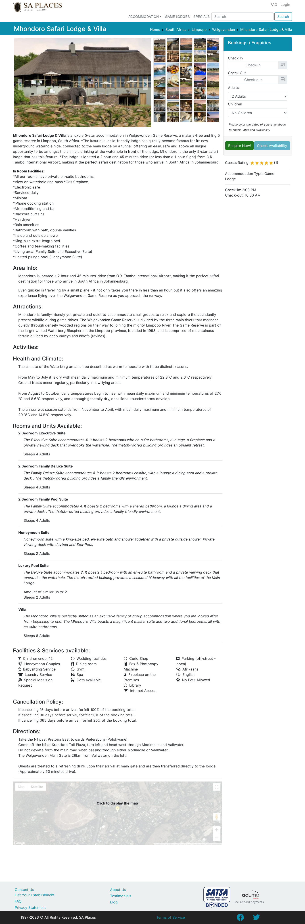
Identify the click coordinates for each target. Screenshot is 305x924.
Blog (114, 902)
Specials (201, 16)
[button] (20, 84)
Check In (235, 58)
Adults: (234, 87)
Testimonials (120, 896)
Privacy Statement (30, 907)
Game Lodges (177, 16)
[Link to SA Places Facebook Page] (240, 918)
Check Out (237, 73)
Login (285, 4)
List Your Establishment (34, 895)
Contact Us (24, 889)
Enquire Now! (239, 145)
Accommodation (143, 16)
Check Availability (272, 145)
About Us (118, 889)
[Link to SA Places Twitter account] (256, 918)
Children (235, 104)
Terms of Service (170, 917)
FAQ (273, 4)
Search (283, 16)
